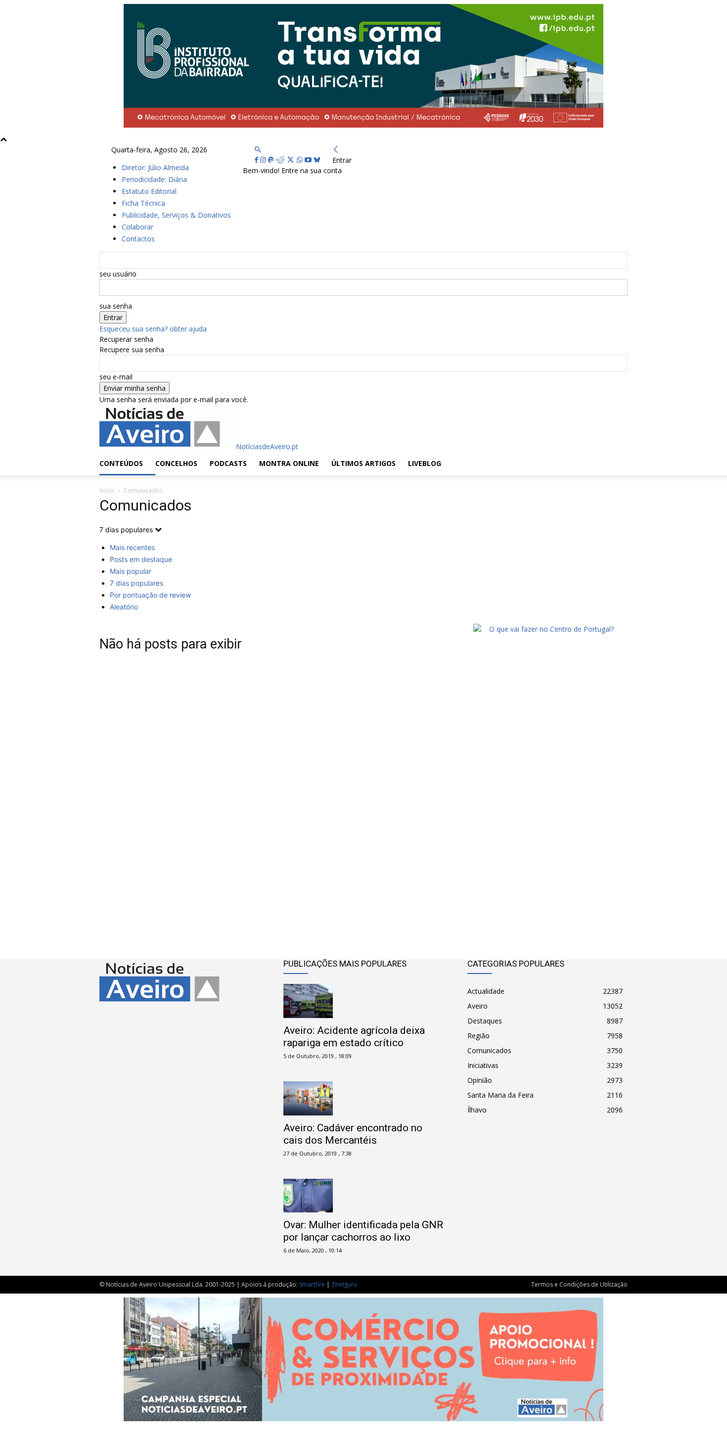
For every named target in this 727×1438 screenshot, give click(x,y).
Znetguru (344, 1284)
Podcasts (228, 463)
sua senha (115, 306)
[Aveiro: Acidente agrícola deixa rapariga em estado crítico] (363, 1001)
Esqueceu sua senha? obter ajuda (153, 328)
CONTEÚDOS (121, 463)
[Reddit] (281, 160)
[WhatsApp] (301, 160)
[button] (258, 149)
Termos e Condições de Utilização (579, 1284)
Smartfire (312, 1284)
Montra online (289, 463)
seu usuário (117, 273)
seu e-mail (116, 376)
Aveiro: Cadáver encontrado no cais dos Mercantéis (352, 1134)
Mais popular (130, 571)
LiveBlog (424, 463)
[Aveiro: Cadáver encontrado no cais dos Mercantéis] (363, 1098)
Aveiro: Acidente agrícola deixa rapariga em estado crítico (354, 1036)
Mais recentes (132, 547)
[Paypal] (272, 160)
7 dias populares (136, 583)
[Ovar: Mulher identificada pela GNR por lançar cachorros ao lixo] (363, 1196)
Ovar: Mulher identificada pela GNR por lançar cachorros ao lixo (363, 1231)
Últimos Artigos (363, 463)
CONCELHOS (176, 463)
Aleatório (124, 607)
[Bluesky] (317, 160)
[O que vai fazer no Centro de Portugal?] (547, 629)
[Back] (335, 149)
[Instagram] (264, 160)
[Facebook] (257, 160)
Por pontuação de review (150, 595)
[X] (291, 160)
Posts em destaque (141, 559)
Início (106, 490)
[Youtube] (309, 160)
